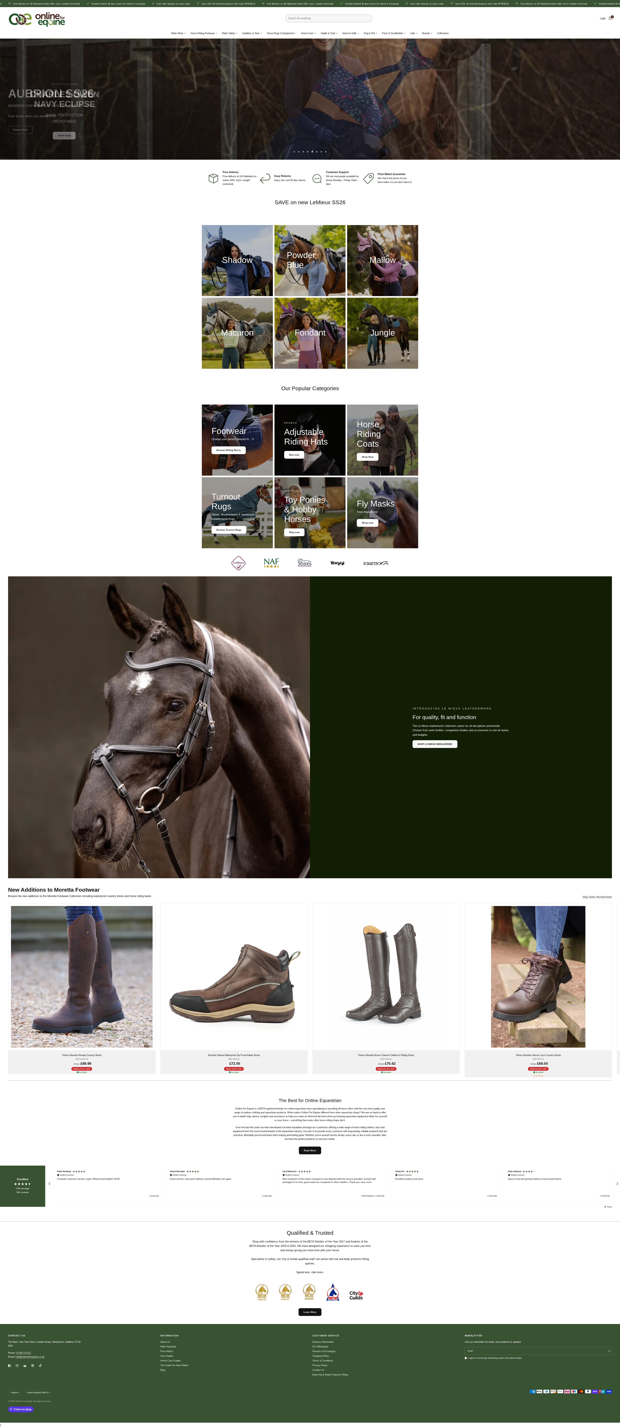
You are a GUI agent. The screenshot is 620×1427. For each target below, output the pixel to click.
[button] (309, 128)
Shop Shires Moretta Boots (597, 897)
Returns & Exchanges (324, 1351)
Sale (412, 33)
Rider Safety (228, 33)
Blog (162, 1370)
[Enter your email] (608, 1351)
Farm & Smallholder (392, 33)
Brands (426, 33)
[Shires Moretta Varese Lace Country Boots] (538, 976)
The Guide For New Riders (174, 1365)
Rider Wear (177, 33)
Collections (443, 33)
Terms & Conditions (322, 1360)
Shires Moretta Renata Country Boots (82, 1055)
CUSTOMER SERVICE (325, 1335)
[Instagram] (19, 1365)
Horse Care (307, 33)
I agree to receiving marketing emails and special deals (495, 1358)
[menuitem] (178, 33)
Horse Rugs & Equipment (280, 33)
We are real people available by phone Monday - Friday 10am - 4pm (342, 180)
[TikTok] (42, 1365)
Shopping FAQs (320, 1356)
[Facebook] (11, 1365)
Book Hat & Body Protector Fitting (330, 1374)
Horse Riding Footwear (203, 33)
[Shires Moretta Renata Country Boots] (81, 976)
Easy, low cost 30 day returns (289, 180)
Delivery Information (323, 1341)
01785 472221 (23, 1352)
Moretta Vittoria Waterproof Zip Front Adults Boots (234, 1055)
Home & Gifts (349, 33)
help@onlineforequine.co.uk (29, 1356)
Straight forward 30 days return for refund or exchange (202, 4)
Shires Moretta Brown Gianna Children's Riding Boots (386, 1055)
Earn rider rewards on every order (256, 4)
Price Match (166, 1351)
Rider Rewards (168, 1346)
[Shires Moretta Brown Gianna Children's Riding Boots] (386, 976)
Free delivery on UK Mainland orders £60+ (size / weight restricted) (130, 4)
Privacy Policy (320, 1365)
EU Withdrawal (320, 1346)
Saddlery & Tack (251, 33)
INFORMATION (169, 1335)
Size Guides (166, 1356)
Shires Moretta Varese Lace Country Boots (538, 1055)
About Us (165, 1341)
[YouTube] (27, 1366)
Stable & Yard (328, 33)
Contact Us (318, 1370)
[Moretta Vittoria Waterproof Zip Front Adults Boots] (234, 976)
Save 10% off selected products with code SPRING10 (58, 4)
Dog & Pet (369, 33)
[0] (609, 18)
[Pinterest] (34, 1365)
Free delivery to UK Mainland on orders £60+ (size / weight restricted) (239, 180)
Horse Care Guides (170, 1360)
